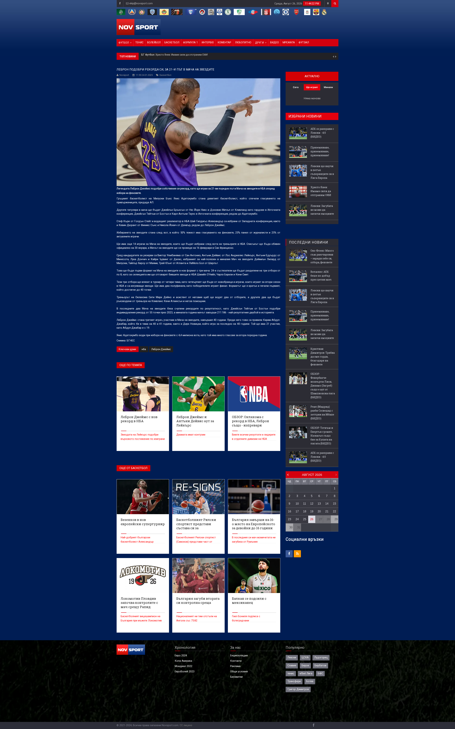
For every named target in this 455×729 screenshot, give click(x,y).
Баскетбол (171, 42)
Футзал (304, 42)
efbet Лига (306, 673)
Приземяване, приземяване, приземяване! (320, 151)
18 (304, 511)
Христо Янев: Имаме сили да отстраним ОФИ (321, 191)
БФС (320, 673)
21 (326, 511)
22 (334, 511)
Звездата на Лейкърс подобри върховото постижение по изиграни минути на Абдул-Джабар (143, 439)
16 (289, 511)
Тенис (139, 42)
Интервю (208, 42)
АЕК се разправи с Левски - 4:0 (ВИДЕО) (322, 132)
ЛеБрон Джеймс (161, 349)
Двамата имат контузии (190, 434)
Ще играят (312, 87)
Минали (328, 87)
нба (144, 349)
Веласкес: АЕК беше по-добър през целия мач (321, 275)
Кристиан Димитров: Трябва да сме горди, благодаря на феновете (323, 356)
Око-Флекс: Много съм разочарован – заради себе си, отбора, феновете (322, 256)
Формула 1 (190, 42)
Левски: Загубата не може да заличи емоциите (183, 54)
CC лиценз (186, 725)
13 (319, 503)
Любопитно (243, 42)
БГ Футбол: (148, 54)
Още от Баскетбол (133, 468)
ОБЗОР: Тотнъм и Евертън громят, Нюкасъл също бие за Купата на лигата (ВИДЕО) (322, 435)
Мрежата (289, 42)
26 (311, 519)
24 (297, 519)
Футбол (124, 42)
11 (304, 503)
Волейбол (154, 42)
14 (326, 503)
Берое (305, 665)
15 (334, 503)
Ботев (309, 681)
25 (304, 519)
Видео (274, 42)
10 (297, 503)
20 (319, 511)
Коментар (224, 42)
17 (297, 511)
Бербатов (320, 665)
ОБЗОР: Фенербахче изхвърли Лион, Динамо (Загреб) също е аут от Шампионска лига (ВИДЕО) (323, 385)
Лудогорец (321, 657)
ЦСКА (305, 657)
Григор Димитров (298, 689)
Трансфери (294, 681)
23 (289, 519)
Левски (291, 657)
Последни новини (308, 242)
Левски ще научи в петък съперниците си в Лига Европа (322, 171)
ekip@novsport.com (141, 3)
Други (259, 42)
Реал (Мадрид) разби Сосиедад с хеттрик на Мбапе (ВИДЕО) (322, 412)
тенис (290, 673)
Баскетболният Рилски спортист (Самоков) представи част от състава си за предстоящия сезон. (197, 542)
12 (311, 503)
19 (311, 511)
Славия (291, 665)
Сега (295, 87)
